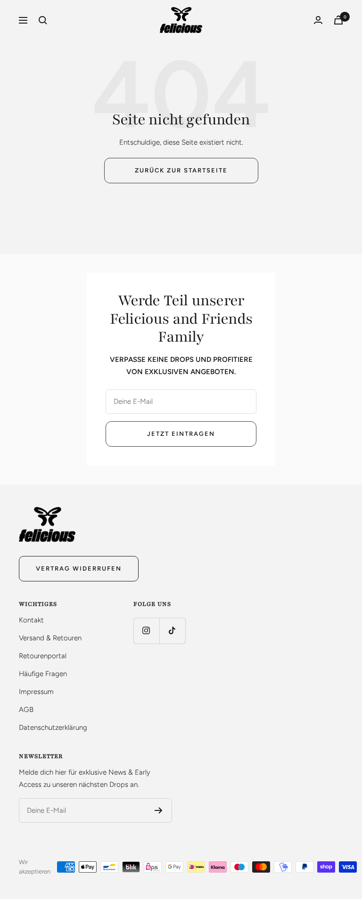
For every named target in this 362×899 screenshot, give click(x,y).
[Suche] (43, 20)
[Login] (318, 20)
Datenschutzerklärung (53, 727)
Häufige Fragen (43, 674)
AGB (26, 709)
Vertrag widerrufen (79, 568)
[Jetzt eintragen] (159, 810)
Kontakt (31, 620)
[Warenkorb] (338, 20)
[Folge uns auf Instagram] (146, 631)
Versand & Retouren (50, 638)
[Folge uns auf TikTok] (172, 631)
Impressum (36, 691)
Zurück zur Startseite (181, 170)
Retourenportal (42, 656)
